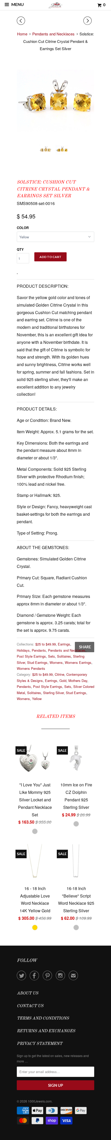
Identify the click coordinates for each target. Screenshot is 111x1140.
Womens (56, 662)
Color (23, 227)
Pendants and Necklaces (66, 650)
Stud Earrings (37, 662)
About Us (27, 993)
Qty (20, 249)
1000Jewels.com (40, 1101)
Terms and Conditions (43, 1018)
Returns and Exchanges (46, 1031)
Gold (62, 680)
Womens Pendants (31, 668)
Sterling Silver (53, 692)
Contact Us (30, 1006)
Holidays (23, 650)
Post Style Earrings (31, 656)
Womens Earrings (78, 662)
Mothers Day (77, 680)
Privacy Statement (39, 1044)
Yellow (37, 698)
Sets (51, 656)
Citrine (59, 674)
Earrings (64, 644)
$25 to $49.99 (45, 644)
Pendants (39, 650)
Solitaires (64, 656)
